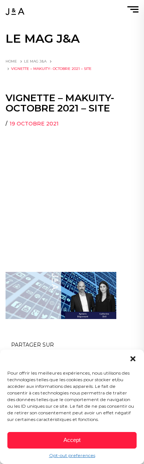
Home (11, 61)
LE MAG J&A (35, 61)
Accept (72, 440)
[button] (133, 358)
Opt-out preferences (72, 455)
